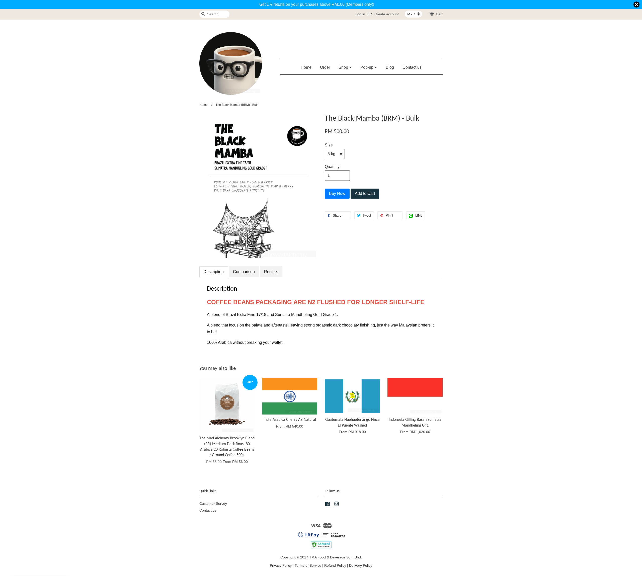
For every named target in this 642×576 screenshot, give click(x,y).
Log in (360, 14)
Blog (390, 67)
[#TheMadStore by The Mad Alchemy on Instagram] (336, 505)
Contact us (207, 510)
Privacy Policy (281, 565)
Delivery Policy (360, 565)
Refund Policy (335, 565)
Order (325, 67)
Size (329, 145)
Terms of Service (308, 565)
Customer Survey (213, 504)
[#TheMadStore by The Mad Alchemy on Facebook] (327, 505)
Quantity (332, 166)
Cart (439, 14)
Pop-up (367, 67)
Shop (344, 67)
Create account (386, 14)
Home (306, 67)
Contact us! (413, 67)
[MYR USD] (413, 14)
